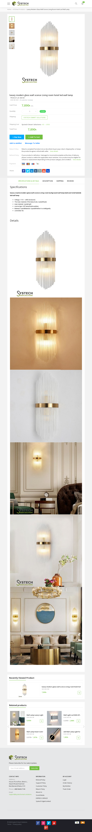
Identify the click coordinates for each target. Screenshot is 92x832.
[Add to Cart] (79, 692)
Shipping (60, 181)
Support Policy (41, 783)
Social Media (40, 795)
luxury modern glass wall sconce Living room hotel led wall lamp (48, 9)
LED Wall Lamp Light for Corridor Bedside (72, 732)
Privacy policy (17, 824)
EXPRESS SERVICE (42, 798)
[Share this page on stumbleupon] (44, 171)
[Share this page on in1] (40, 171)
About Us (39, 792)
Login (64, 780)
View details (54, 151)
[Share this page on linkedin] (32, 171)
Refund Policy (40, 780)
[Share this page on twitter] (28, 171)
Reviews (70, 181)
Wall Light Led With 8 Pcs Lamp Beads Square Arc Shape (72, 715)
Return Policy (40, 789)
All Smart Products (19, 9)
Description (48, 181)
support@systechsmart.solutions (20, 794)
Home (9, 9)
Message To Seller (32, 143)
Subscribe (34, 768)
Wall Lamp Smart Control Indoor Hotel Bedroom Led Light (35, 732)
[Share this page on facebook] (23, 171)
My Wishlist (66, 786)
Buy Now (17, 137)
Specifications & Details (28, 181)
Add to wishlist (16, 143)
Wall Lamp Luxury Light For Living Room (35, 715)
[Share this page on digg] (48, 171)
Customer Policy (41, 786)
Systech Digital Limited (43, 801)
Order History (67, 783)
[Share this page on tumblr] (36, 171)
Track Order (67, 789)
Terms (9, 824)
